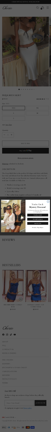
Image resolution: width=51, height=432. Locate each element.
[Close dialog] (48, 201)
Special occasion (37, 223)
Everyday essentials (38, 215)
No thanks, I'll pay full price (38, 227)
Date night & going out (38, 219)
